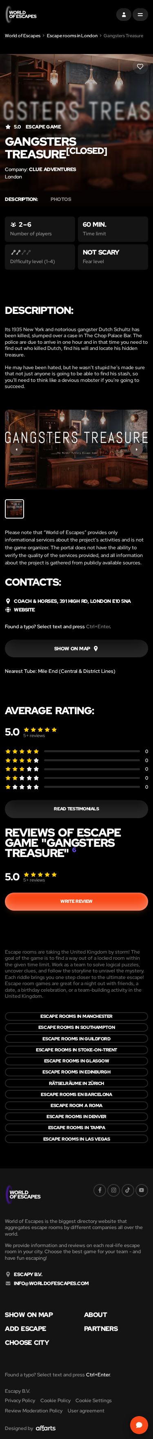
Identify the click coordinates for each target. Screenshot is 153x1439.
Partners (101, 1329)
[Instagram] (113, 1190)
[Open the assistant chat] (139, 1425)
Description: (21, 199)
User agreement (86, 1410)
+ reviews (34, 735)
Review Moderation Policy (33, 1410)
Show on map (29, 1315)
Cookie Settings (93, 1400)
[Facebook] (99, 1190)
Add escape (25, 1329)
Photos (61, 199)
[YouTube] (141, 1190)
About (95, 1315)
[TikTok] (128, 1190)
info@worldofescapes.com (51, 1283)
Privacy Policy (20, 1400)
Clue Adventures (52, 169)
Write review (76, 901)
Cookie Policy (55, 1400)
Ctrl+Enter (98, 626)
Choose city (27, 1343)
